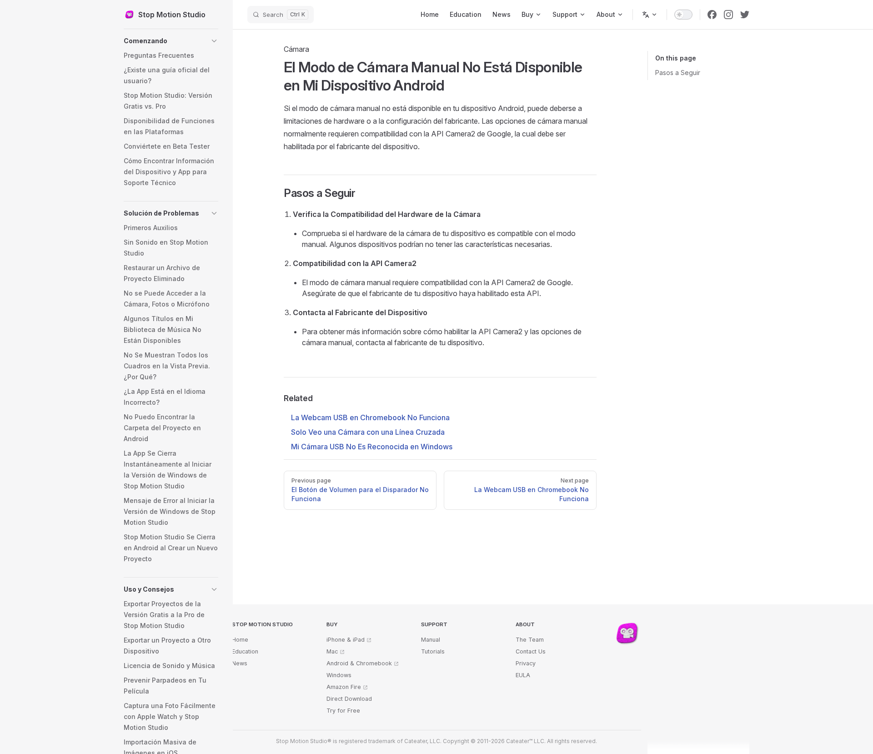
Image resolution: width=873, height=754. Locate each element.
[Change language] (650, 14)
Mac (332, 651)
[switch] (683, 15)
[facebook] (712, 14)
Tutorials (433, 651)
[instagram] (728, 14)
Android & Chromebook (359, 663)
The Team (530, 639)
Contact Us (531, 651)
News (239, 663)
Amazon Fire (343, 687)
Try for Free (343, 710)
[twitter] (745, 14)
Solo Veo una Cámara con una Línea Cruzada (368, 432)
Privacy (526, 663)
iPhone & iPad (345, 639)
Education (245, 651)
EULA (523, 675)
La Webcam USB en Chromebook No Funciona (370, 417)
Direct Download (349, 698)
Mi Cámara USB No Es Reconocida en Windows (371, 446)
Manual (430, 639)
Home (240, 639)
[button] (171, 41)
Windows (338, 675)
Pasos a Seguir (677, 72)
